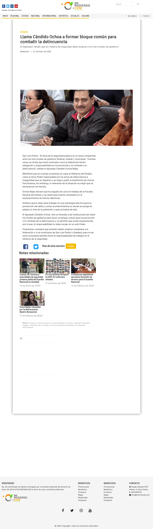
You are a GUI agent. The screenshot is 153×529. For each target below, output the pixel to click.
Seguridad (87, 15)
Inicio (5, 15)
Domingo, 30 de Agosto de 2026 (12, 10)
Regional (15, 15)
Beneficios (82, 489)
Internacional (49, 15)
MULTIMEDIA (132, 16)
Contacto (82, 492)
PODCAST (146, 16)
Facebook (82, 500)
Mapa (80, 495)
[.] (21, 338)
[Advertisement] (76, 70)
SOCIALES (75, 15)
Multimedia (82, 497)
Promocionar (83, 487)
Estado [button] (71, 246)
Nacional (35, 15)
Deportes (63, 15)
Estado (25, 15)
